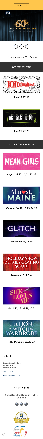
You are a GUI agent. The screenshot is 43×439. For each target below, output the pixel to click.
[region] (21, 5)
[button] (2, 13)
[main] (21, 57)
